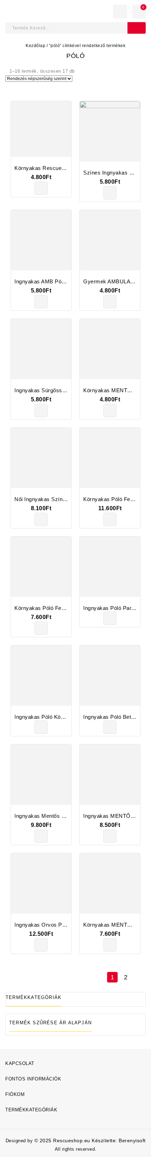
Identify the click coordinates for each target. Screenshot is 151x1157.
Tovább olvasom (110, 618)
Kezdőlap (35, 45)
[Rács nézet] (9, 90)
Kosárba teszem (41, 188)
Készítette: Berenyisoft (119, 1140)
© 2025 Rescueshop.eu (63, 1140)
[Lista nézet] (20, 90)
